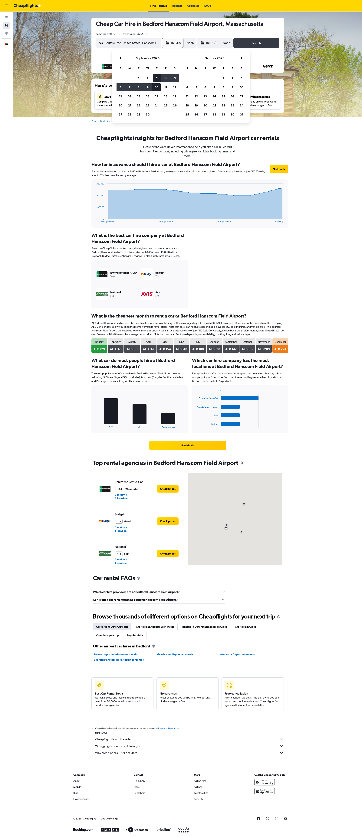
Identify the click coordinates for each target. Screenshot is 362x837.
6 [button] (120, 87)
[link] (279, 169)
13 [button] (120, 96)
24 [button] (157, 105)
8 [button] (139, 87)
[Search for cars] (6, 25)
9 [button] (148, 87)
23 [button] (148, 105)
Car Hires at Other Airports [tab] (112, 626)
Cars (93, 121)
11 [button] (165, 87)
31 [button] (241, 114)
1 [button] (138, 78)
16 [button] (147, 96)
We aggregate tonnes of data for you (118, 746)
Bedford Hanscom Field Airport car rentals (119, 659)
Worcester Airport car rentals (237, 654)
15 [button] (138, 96)
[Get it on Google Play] (264, 782)
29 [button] (138, 114)
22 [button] (138, 105)
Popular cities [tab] (135, 635)
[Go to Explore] (6, 33)
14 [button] (129, 96)
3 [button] (157, 78)
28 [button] (129, 114)
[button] (6, 6)
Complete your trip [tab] (107, 635)
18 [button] (165, 96)
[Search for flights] (6, 17)
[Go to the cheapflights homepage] (27, 6)
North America (107, 121)
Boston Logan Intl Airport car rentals (115, 654)
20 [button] (120, 105)
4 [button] (166, 78)
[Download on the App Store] (264, 791)
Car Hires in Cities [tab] (245, 626)
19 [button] (174, 96)
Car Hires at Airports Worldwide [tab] (155, 626)
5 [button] (175, 78)
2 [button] (148, 78)
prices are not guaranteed (168, 728)
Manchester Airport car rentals (175, 654)
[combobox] (106, 34)
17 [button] (156, 96)
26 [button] (175, 105)
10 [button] (156, 87)
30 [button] (148, 114)
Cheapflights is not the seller (113, 739)
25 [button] (166, 105)
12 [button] (174, 87)
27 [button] (120, 114)
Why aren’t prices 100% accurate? (117, 753)
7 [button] (129, 87)
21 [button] (129, 105)
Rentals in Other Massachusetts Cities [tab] (204, 626)
